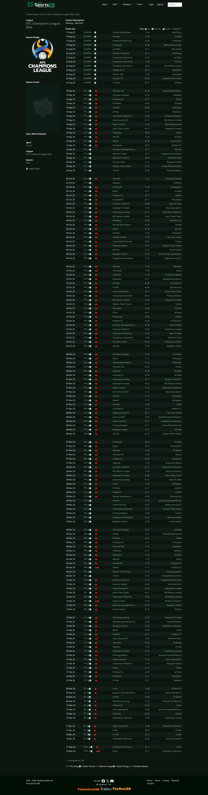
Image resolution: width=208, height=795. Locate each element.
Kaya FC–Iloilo (119, 124)
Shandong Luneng (173, 124)
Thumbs (157, 28)
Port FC (178, 61)
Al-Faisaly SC (118, 99)
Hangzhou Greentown (123, 61)
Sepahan (178, 95)
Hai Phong (177, 32)
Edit (114, 4)
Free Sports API (33, 783)
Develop (126, 4)
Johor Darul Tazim (121, 128)
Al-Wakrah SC (119, 70)
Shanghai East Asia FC (122, 66)
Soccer (43, 14)
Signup (160, 4)
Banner (177, 28)
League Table (34, 168)
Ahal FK (116, 137)
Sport (35, 14)
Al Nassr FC (118, 78)
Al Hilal (116, 111)
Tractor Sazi (118, 74)
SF (85, 726)
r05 (85, 441)
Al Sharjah (117, 45)
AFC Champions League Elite (60, 14)
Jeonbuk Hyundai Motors (124, 149)
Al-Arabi (116, 82)
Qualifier (88, 32)
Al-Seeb (178, 36)
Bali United (177, 49)
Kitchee (178, 149)
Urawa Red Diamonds (123, 57)
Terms (157, 780)
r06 (85, 529)
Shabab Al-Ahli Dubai (122, 40)
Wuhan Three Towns (122, 166)
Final (86, 746)
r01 (85, 90)
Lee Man (116, 49)
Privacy (166, 780)
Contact (150, 783)
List (148, 28)
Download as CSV (76, 760)
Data (104, 4)
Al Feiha (178, 137)
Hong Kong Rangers (122, 32)
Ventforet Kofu (175, 158)
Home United (119, 162)
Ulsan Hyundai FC (121, 120)
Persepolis (117, 145)
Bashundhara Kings (173, 45)
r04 (85, 354)
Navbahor (177, 70)
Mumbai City (118, 90)
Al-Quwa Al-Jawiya (121, 95)
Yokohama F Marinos (122, 116)
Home (29, 14)
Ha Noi (116, 170)
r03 (85, 266)
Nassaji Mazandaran (172, 90)
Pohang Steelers (174, 170)
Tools (139, 4)
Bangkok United (174, 162)
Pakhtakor (117, 132)
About (150, 780)
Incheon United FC (121, 53)
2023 (77, 14)
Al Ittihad (117, 103)
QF (85, 688)
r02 (85, 178)
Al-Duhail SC (176, 141)
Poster (168, 28)
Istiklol (116, 141)
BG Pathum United (173, 66)
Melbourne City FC (121, 158)
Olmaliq (116, 36)
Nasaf (179, 99)
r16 (85, 617)
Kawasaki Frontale (173, 128)
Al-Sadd (116, 107)
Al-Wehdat (177, 40)
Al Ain (179, 132)
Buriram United (120, 153)
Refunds (175, 780)
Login (151, 4)
